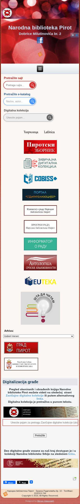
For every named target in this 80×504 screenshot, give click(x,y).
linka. (40, 398)
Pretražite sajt (13, 78)
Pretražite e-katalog (17, 94)
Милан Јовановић (45, 501)
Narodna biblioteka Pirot (40, 28)
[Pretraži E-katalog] (32, 101)
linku (71, 453)
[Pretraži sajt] (32, 85)
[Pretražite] (50, 117)
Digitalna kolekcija (16, 110)
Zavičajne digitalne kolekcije (25, 395)
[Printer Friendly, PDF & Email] (75, 478)
